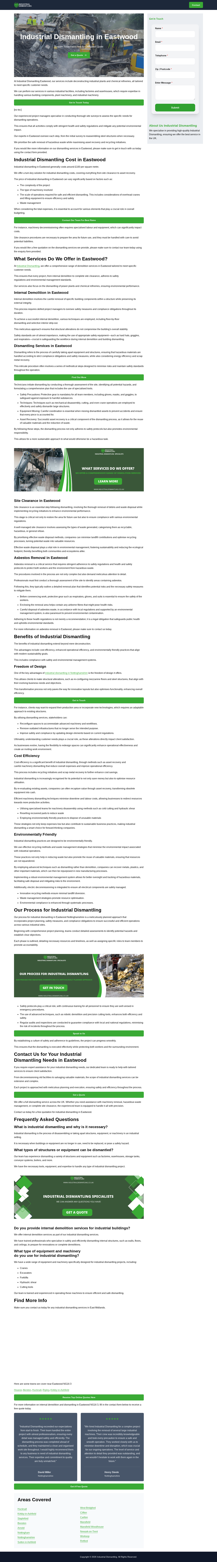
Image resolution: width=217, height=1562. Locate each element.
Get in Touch (78, 700)
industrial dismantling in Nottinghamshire (66, 673)
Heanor (18, 1390)
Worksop (84, 1536)
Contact (196, 5)
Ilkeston (27, 1390)
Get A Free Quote (79, 1486)
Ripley (46, 1390)
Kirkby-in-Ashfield (59, 1390)
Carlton (84, 1517)
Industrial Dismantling (28, 266)
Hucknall (36, 1390)
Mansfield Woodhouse (92, 1526)
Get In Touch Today (79, 102)
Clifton (83, 1512)
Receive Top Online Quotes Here (79, 1397)
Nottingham (24, 1532)
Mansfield (85, 1522)
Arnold (21, 1528)
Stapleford (23, 1518)
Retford (84, 1541)
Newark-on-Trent (89, 1531)
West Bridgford (88, 1508)
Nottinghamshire (26, 1537)
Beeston (22, 1523)
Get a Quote (77, 55)
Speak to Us (79, 1033)
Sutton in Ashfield (27, 1542)
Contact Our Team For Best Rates (79, 220)
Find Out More (79, 377)
